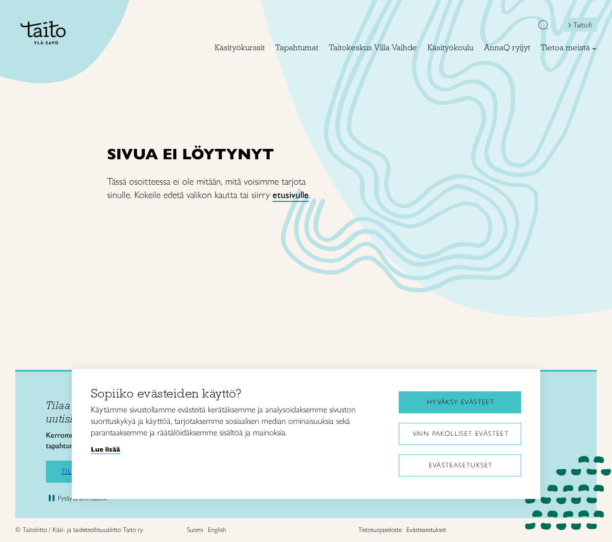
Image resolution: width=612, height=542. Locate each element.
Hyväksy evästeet (460, 402)
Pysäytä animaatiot (82, 498)
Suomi (195, 530)
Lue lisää (105, 449)
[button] (543, 26)
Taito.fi (582, 25)
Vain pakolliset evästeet (461, 434)
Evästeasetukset (461, 465)
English (217, 530)
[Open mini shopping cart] (516, 27)
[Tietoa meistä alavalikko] (594, 48)
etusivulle (291, 194)
